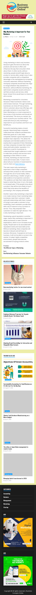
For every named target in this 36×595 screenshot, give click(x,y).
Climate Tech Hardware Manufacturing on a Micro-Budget (18, 402)
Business (7, 442)
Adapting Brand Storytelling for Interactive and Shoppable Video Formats (18, 331)
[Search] (31, 22)
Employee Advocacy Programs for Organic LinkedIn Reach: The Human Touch (18, 302)
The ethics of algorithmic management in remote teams (18, 433)
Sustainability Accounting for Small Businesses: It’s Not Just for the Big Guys (18, 370)
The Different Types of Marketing (13, 247)
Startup (7, 411)
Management (8, 474)
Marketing (6, 28)
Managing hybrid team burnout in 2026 (18, 464)
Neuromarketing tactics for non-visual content (18, 275)
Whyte (7, 36)
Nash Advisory (20, 164)
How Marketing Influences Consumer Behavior (17, 252)
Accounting (8, 379)
